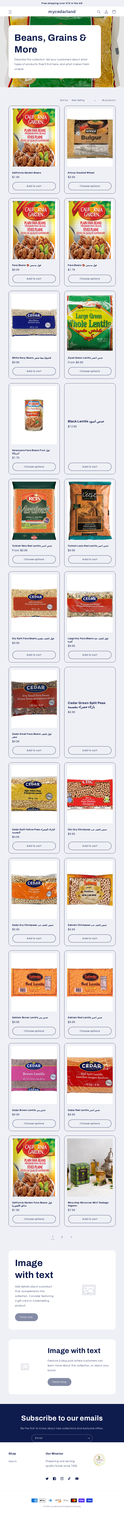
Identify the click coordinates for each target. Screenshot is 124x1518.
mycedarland (56, 1506)
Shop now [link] (26, 1317)
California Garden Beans (26, 172)
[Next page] (71, 1237)
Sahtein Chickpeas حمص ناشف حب (87, 925)
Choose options (90, 186)
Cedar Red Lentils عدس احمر (84, 1110)
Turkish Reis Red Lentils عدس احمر (32, 546)
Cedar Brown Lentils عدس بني (29, 1110)
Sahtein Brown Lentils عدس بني (30, 1017)
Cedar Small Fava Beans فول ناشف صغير (32, 735)
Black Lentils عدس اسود (86, 421)
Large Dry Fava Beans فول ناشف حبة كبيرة (88, 640)
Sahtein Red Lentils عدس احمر (85, 1017)
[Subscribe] (88, 1438)
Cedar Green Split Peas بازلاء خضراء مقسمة (87, 705)
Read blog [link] (59, 1382)
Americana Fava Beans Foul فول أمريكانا (31, 451)
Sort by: (64, 100)
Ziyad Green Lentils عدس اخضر (85, 358)
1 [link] (53, 1236)
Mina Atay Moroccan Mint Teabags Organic (88, 1204)
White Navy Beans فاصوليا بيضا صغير (31, 358)
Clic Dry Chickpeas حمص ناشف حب (87, 829)
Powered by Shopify (72, 1506)
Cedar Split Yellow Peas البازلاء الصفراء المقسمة (33, 831)
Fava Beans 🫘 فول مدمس (26, 265)
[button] (10, 11)
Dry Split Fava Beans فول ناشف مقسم (33, 638)
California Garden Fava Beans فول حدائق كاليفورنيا (32, 1204)
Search (13, 1461)
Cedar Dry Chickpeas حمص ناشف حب (33, 925)
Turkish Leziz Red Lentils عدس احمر (88, 546)
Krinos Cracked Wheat (81, 172)
